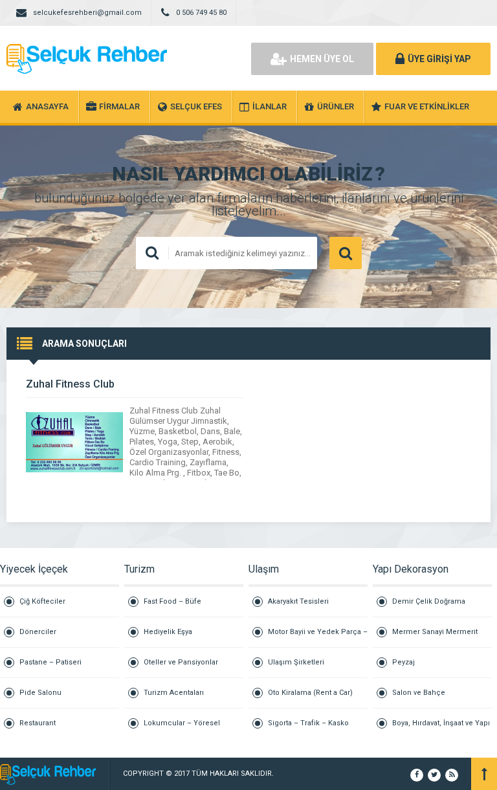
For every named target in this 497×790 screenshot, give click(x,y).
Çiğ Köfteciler (42, 601)
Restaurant (37, 723)
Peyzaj (403, 662)
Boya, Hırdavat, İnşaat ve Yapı (441, 723)
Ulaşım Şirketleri (296, 662)
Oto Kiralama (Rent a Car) (310, 692)
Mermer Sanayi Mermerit (435, 632)
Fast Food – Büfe (172, 601)
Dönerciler (37, 632)
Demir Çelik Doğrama (428, 601)
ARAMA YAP (345, 253)
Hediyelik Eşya (168, 632)
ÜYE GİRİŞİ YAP (439, 59)
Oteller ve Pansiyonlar (181, 662)
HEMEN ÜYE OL (322, 59)
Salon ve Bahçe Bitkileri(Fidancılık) (424, 698)
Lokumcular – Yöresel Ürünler (182, 728)
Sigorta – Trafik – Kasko (308, 723)
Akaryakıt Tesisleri (298, 601)
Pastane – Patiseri (50, 662)
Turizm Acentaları (174, 692)
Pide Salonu (40, 692)
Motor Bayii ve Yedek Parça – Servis (318, 638)
